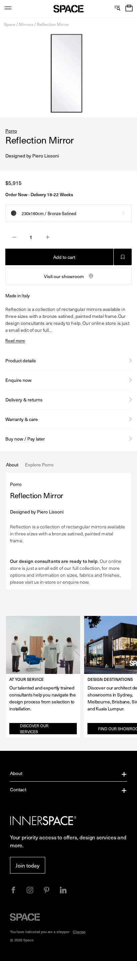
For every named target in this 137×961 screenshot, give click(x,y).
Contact (18, 789)
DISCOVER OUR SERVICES (34, 728)
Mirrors (26, 24)
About (16, 773)
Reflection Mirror (53, 24)
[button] (129, 9)
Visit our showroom (64, 276)
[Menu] (8, 9)
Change (79, 931)
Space (9, 24)
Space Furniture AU (69, 9)
